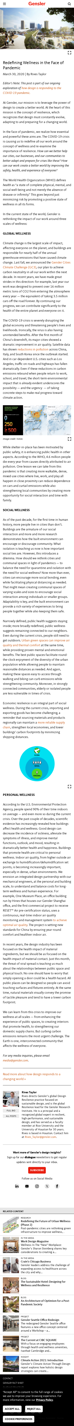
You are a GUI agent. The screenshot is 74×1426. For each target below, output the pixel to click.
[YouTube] (26, 1187)
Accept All (12, 1409)
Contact (8, 1378)
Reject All (34, 1409)
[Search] (69, 4)
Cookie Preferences (18, 1419)
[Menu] (4, 4)
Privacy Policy (44, 1400)
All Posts (11, 1116)
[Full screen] (69, 53)
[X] (47, 1187)
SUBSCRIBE (37, 1170)
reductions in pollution (33, 349)
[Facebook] (57, 1187)
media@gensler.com (15, 1060)
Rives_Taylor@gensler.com (40, 1137)
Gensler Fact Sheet (13, 1383)
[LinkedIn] (16, 1187)
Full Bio (11, 1111)
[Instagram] (37, 1187)
